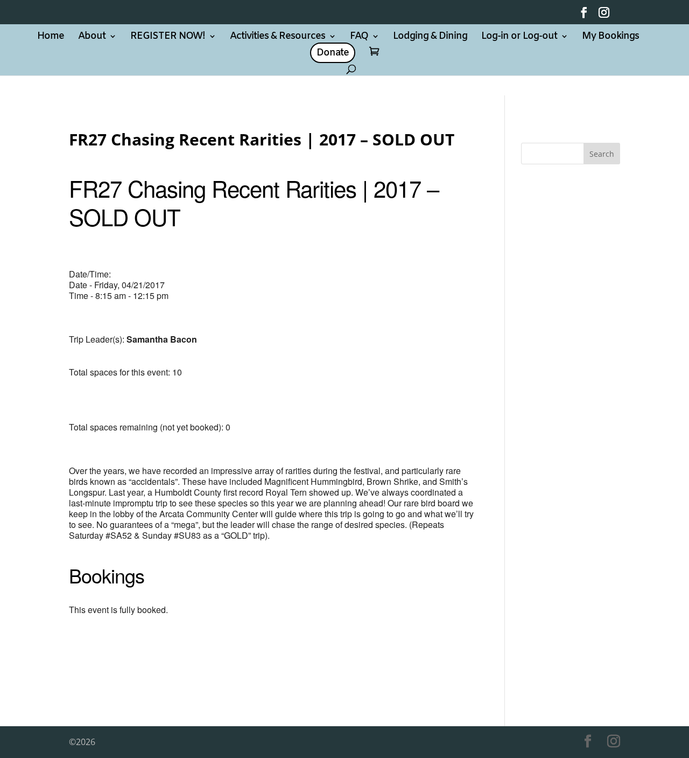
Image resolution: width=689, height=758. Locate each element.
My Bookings (610, 37)
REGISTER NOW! (167, 37)
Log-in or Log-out (519, 37)
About (92, 37)
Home (50, 37)
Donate (333, 52)
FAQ (359, 37)
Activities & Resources (277, 37)
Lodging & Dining (430, 37)
